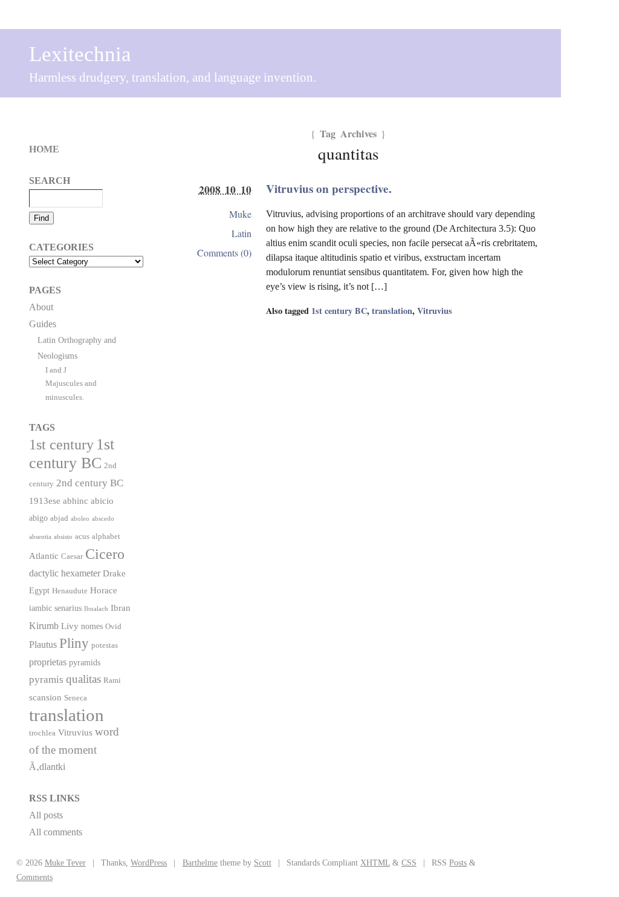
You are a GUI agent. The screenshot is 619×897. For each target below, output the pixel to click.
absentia (40, 536)
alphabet (106, 536)
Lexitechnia (80, 54)
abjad (59, 518)
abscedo (103, 518)
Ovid (113, 626)
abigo (38, 518)
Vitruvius (434, 310)
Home (44, 149)
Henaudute (70, 591)
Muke (240, 213)
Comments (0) (224, 252)
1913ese (44, 500)
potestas (104, 645)
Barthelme (200, 862)
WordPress (149, 862)
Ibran (121, 607)
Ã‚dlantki (47, 767)
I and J (55, 369)
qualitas (83, 679)
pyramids (84, 662)
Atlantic (44, 555)
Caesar (72, 556)
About (41, 307)
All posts (46, 815)
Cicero (105, 554)
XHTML (375, 862)
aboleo (80, 518)
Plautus (43, 644)
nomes (92, 626)
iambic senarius (55, 608)
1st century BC (339, 310)
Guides (42, 324)
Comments (34, 877)
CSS (408, 862)
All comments (55, 832)
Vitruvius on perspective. (329, 188)
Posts (458, 862)
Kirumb (44, 626)
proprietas (47, 662)
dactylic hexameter (64, 573)
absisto (63, 536)
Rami (112, 680)
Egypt (39, 590)
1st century (61, 444)
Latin (241, 233)
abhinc (75, 500)
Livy (70, 626)
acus (82, 536)
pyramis (46, 679)
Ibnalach (96, 608)
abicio (102, 500)
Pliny (74, 643)
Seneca (75, 698)
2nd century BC (89, 483)
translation (392, 310)
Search (49, 180)
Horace (103, 590)
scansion (45, 697)
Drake (114, 573)
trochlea (42, 733)
